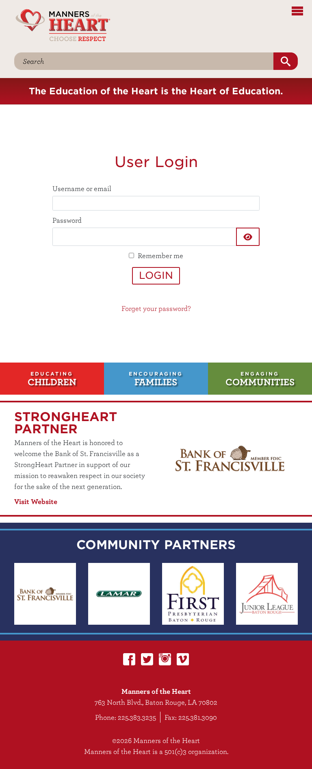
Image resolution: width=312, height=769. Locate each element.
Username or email (81, 188)
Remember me (160, 255)
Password (67, 220)
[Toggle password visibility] (248, 237)
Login (156, 275)
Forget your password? (156, 308)
